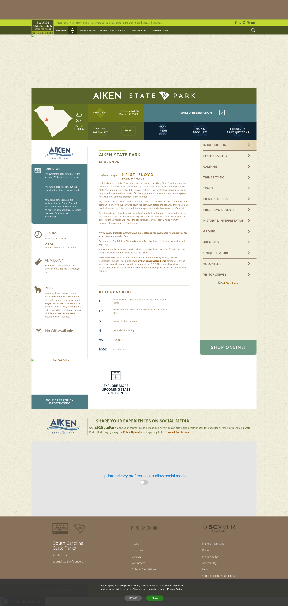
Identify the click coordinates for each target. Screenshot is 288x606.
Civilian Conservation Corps (152, 260)
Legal (205, 569)
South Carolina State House (219, 576)
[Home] (43, 26)
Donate (206, 550)
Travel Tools (62, 22)
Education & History (119, 30)
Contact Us (60, 555)
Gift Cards (128, 22)
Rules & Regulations (144, 569)
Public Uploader (132, 432)
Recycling (137, 550)
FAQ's (135, 543)
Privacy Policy (210, 556)
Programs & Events (159, 30)
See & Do (103, 30)
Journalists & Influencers (68, 561)
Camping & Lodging (87, 30)
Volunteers (158, 22)
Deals (86, 22)
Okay (155, 598)
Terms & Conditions (177, 432)
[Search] (253, 30)
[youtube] (155, 528)
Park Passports (113, 22)
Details (133, 598)
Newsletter (75, 22)
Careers (146, 22)
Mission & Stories (139, 30)
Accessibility (209, 563)
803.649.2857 (100, 132)
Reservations (97, 22)
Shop (137, 22)
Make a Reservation (214, 543)
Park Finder (61, 30)
